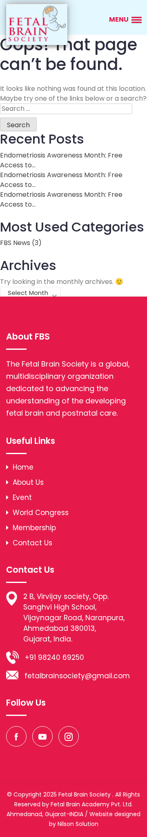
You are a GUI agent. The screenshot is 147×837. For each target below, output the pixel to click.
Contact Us (31, 543)
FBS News (15, 243)
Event (21, 497)
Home (22, 467)
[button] (124, 19)
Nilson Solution (78, 824)
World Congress (40, 513)
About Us (27, 482)
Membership (33, 528)
